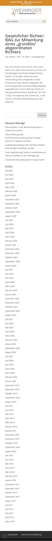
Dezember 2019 (12, 385)
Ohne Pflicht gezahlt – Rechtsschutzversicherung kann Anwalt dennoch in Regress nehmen (23, 137)
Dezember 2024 (12, 249)
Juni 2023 (9, 323)
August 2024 (10, 265)
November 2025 (12, 203)
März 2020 (10, 373)
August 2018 (10, 451)
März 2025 (10, 236)
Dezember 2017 (12, 484)
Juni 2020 (9, 360)
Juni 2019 (9, 410)
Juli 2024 (9, 269)
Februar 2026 (11, 191)
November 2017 (12, 488)
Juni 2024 (9, 274)
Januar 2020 (10, 381)
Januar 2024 (10, 294)
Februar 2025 (11, 241)
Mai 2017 (9, 513)
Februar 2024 (11, 290)
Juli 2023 (9, 319)
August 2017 (10, 501)
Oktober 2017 (11, 492)
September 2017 (12, 496)
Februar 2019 (11, 426)
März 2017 (10, 521)
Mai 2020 (9, 364)
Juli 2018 (9, 455)
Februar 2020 (11, 377)
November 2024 (12, 253)
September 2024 (12, 261)
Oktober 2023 (11, 307)
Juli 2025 (9, 220)
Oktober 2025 (11, 208)
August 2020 (10, 352)
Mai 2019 (9, 414)
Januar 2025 (10, 245)
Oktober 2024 (11, 257)
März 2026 (10, 187)
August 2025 (10, 216)
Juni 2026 (9, 174)
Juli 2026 (9, 170)
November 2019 (12, 389)
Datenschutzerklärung (31, 534)
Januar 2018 (10, 480)
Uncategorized (37, 56)
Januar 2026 (10, 195)
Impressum (13, 534)
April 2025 (9, 232)
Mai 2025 (9, 228)
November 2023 (12, 302)
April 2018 (9, 468)
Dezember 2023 (12, 298)
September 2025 (12, 212)
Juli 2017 (9, 505)
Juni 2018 (9, 459)
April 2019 (9, 418)
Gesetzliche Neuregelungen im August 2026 (24, 159)
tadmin (12, 56)
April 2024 (9, 282)
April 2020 (9, 369)
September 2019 (12, 397)
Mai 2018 (9, 463)
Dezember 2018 (12, 434)
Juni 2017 (9, 509)
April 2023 (9, 331)
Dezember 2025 (12, 199)
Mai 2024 (9, 278)
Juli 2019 (9, 406)
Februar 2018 (11, 476)
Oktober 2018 (11, 443)
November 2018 (12, 439)
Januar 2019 (10, 430)
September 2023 (12, 311)
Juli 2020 (9, 356)
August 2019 (10, 402)
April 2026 (9, 183)
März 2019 (10, 422)
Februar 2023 (11, 340)
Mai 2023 (9, 327)
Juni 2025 (9, 224)
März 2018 (10, 472)
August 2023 (10, 315)
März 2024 (10, 286)
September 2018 (12, 447)
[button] (5, 536)
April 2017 (9, 517)
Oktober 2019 (11, 393)
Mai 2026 (9, 179)
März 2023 (10, 335)
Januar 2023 (10, 344)
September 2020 (12, 348)
